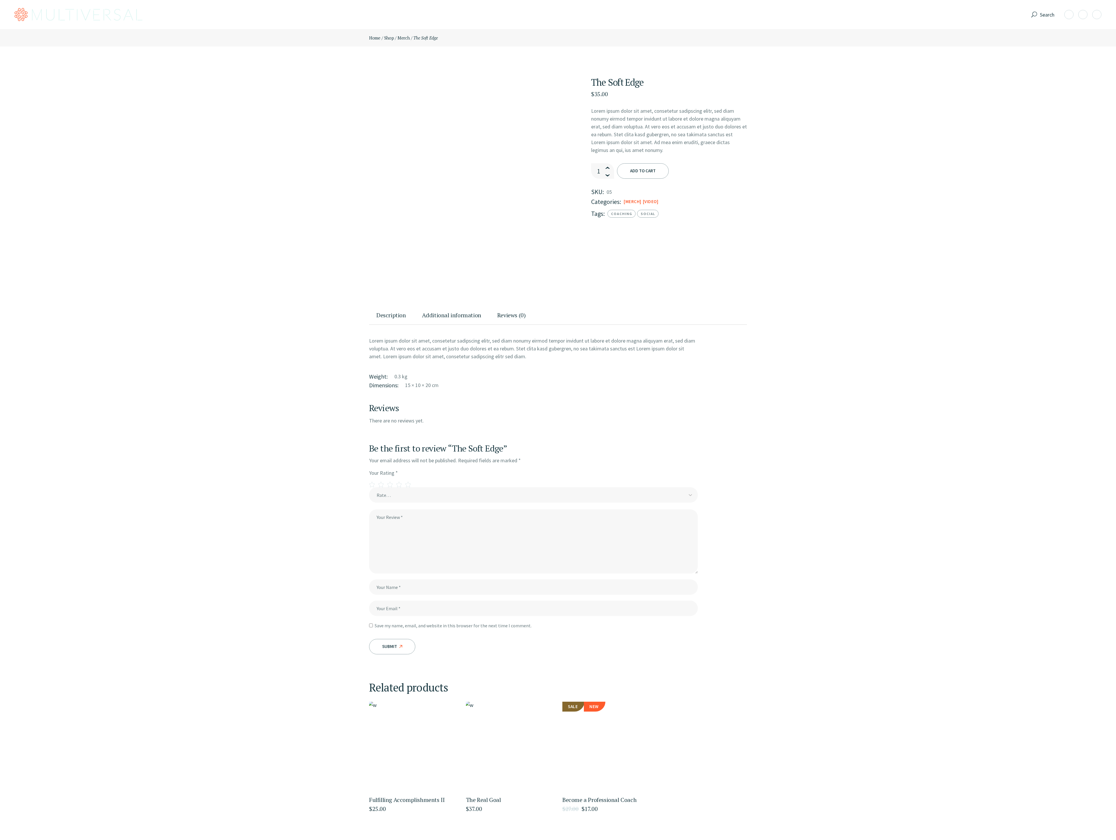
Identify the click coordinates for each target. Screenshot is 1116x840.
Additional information (451, 315)
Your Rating (383, 473)
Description (391, 315)
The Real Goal (483, 800)
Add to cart (643, 170)
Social (648, 214)
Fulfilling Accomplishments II (406, 800)
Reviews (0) (511, 315)
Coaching (621, 214)
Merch (632, 201)
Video (650, 201)
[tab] (392, 317)
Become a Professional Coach (599, 800)
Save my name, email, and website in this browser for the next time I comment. (453, 625)
